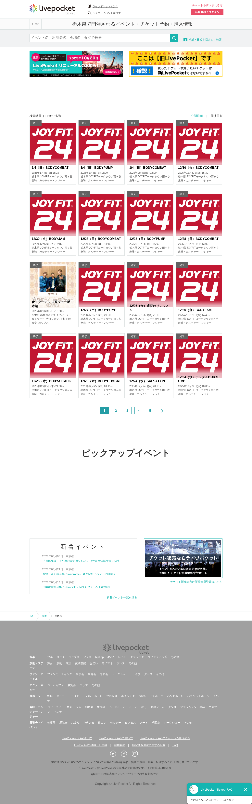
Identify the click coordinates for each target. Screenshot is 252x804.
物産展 (51, 722)
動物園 (89, 707)
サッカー (62, 696)
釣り (144, 707)
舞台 (50, 663)
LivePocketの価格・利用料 (90, 745)
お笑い (94, 663)
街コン (102, 722)
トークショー (120, 674)
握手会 (80, 674)
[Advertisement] (126, 98)
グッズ (148, 674)
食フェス (130, 722)
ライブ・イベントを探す (107, 13)
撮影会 (104, 674)
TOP (32, 616)
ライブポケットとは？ (105, 6)
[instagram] (137, 754)
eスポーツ (157, 696)
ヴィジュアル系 (157, 657)
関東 (44, 616)
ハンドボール (175, 696)
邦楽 (50, 657)
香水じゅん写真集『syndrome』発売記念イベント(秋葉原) (79, 574)
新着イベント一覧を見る (122, 597)
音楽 (32, 657)
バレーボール (94, 696)
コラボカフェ (55, 685)
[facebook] (126, 754)
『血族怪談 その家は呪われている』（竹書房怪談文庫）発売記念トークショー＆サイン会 (99, 561)
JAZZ (110, 657)
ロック (61, 657)
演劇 (59, 663)
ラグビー (76, 696)
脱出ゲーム (157, 707)
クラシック (137, 657)
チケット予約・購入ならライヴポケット (52, 9)
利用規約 (119, 745)
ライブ (136, 674)
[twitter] (115, 754)
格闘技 (143, 696)
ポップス (74, 657)
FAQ (175, 745)
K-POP (122, 657)
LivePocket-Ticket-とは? (77, 738)
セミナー (115, 722)
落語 (68, 663)
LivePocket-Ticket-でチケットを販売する (165, 738)
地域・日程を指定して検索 (212, 39)
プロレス (111, 696)
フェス (87, 657)
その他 (175, 657)
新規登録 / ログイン (207, 12)
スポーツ (35, 696)
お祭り (75, 722)
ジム (78, 707)
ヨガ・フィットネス (59, 707)
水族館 (101, 707)
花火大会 (88, 722)
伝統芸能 (80, 663)
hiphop (99, 657)
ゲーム (133, 707)
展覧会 (92, 674)
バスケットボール (198, 696)
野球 (50, 696)
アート (144, 722)
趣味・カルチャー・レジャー (36, 711)
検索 (174, 38)
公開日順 (197, 115)
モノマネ (107, 663)
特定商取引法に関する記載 (148, 745)
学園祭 (156, 722)
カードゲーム (117, 707)
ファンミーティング (59, 674)
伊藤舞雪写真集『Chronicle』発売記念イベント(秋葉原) (77, 587)
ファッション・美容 (192, 707)
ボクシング (128, 696)
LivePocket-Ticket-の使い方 (116, 738)
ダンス (121, 663)
